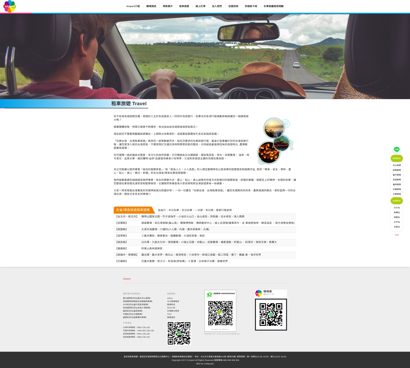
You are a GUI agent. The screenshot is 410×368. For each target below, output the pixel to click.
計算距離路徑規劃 (274, 6)
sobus (170, 298)
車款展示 (168, 6)
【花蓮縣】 (121, 261)
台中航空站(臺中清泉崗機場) (135, 304)
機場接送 (151, 6)
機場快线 (171, 304)
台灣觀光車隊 (173, 311)
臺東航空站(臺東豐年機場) (135, 317)
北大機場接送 (173, 301)
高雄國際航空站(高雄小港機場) (137, 308)
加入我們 (217, 6)
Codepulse (209, 364)
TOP (397, 235)
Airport (127, 279)
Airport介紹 (133, 6)
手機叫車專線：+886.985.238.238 (138, 330)
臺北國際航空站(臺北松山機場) (137, 298)
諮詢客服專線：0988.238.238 (136, 337)
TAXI (169, 314)
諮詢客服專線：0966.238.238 (136, 334)
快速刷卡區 (251, 6)
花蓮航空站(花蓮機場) (133, 314)
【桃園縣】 (121, 229)
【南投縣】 (121, 242)
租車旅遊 (184, 6)
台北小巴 (171, 308)
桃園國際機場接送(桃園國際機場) (137, 301)
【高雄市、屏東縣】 (127, 255)
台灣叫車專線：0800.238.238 (136, 327)
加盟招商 (233, 6)
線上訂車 (200, 6)
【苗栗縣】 (121, 236)
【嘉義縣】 (121, 248)
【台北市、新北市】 (127, 216)
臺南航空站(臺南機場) (133, 311)
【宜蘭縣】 (121, 223)
